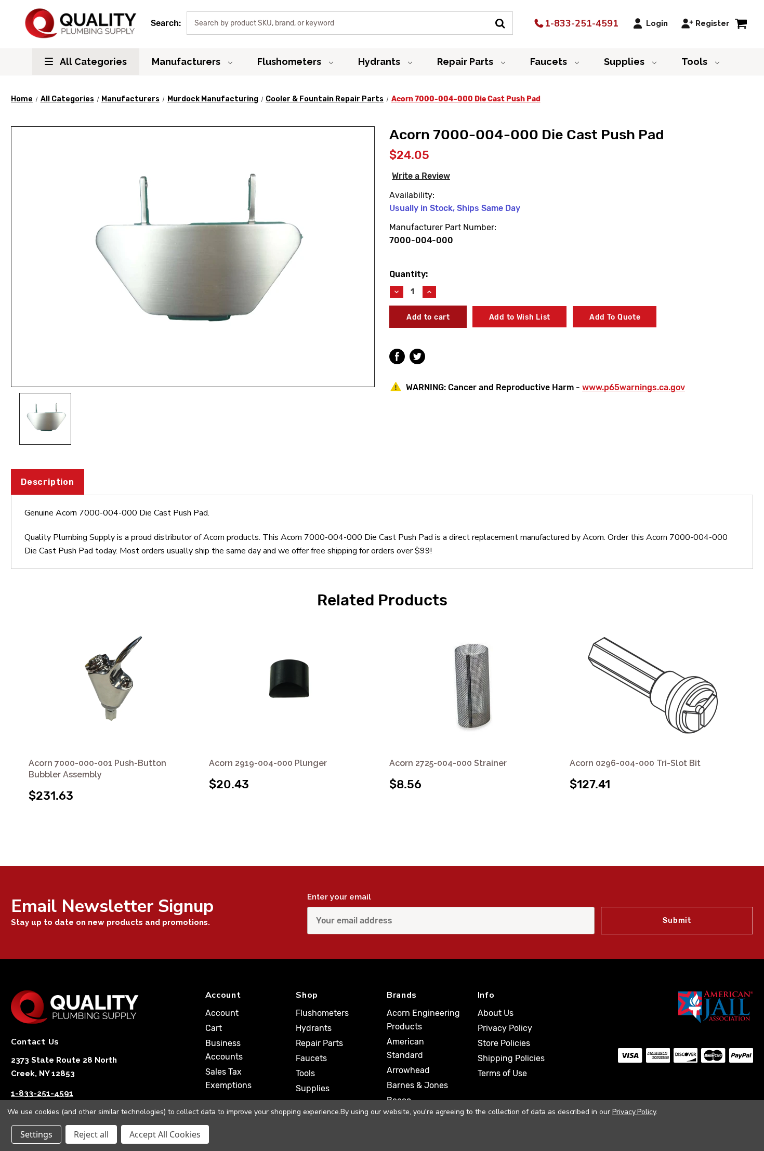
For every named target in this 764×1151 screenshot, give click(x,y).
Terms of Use (502, 1073)
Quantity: (408, 274)
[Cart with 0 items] (741, 23)
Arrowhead (408, 1070)
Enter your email (339, 897)
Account (222, 1013)
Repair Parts (466, 61)
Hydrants (380, 61)
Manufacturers (187, 61)
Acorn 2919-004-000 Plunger (268, 763)
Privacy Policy (505, 1028)
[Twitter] (417, 356)
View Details (111, 686)
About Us (495, 1013)
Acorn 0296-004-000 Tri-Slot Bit (635, 763)
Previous (20, 700)
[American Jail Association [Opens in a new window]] (685, 1006)
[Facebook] (397, 356)
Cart (213, 1028)
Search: (166, 23)
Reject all (91, 1134)
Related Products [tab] (382, 600)
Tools (695, 61)
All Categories (92, 61)
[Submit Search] (503, 22)
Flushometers (290, 61)
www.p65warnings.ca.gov (633, 387)
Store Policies (504, 1043)
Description (47, 482)
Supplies (625, 61)
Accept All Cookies (165, 1134)
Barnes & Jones (417, 1085)
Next (743, 700)
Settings (36, 1134)
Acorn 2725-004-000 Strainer (448, 763)
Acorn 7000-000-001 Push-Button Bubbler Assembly (97, 768)
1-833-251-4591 (580, 23)
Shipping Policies (511, 1058)
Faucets (549, 61)
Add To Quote (614, 317)
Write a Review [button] (421, 176)
